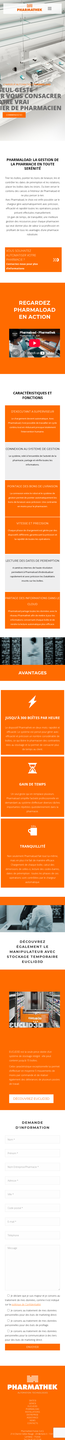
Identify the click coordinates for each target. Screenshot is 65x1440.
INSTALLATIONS (32, 1411)
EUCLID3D (32, 1406)
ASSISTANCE (32, 1417)
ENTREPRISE (32, 1414)
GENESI (32, 1403)
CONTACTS (32, 1423)
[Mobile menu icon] (50, 9)
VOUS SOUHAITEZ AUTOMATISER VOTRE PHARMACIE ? (22, 259)
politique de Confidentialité (26, 1304)
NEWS (32, 1420)
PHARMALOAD (32, 1409)
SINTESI (32, 1400)
